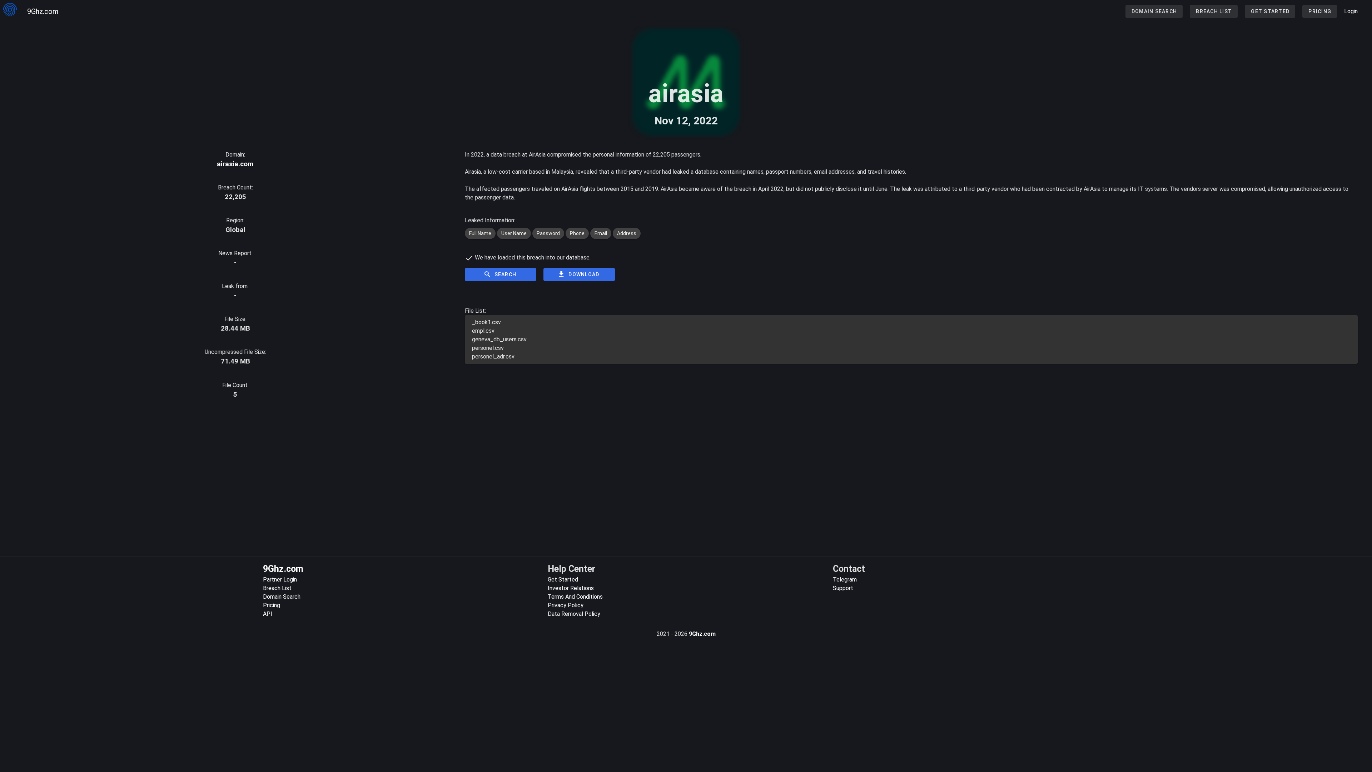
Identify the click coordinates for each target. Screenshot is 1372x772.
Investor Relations (571, 588)
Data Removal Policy (574, 613)
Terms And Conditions (575, 596)
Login (1351, 11)
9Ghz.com (43, 11)
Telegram (845, 579)
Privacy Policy (565, 605)
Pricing (271, 605)
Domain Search (281, 596)
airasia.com (235, 164)
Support (843, 588)
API (267, 613)
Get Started (563, 579)
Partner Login (280, 579)
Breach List (277, 588)
